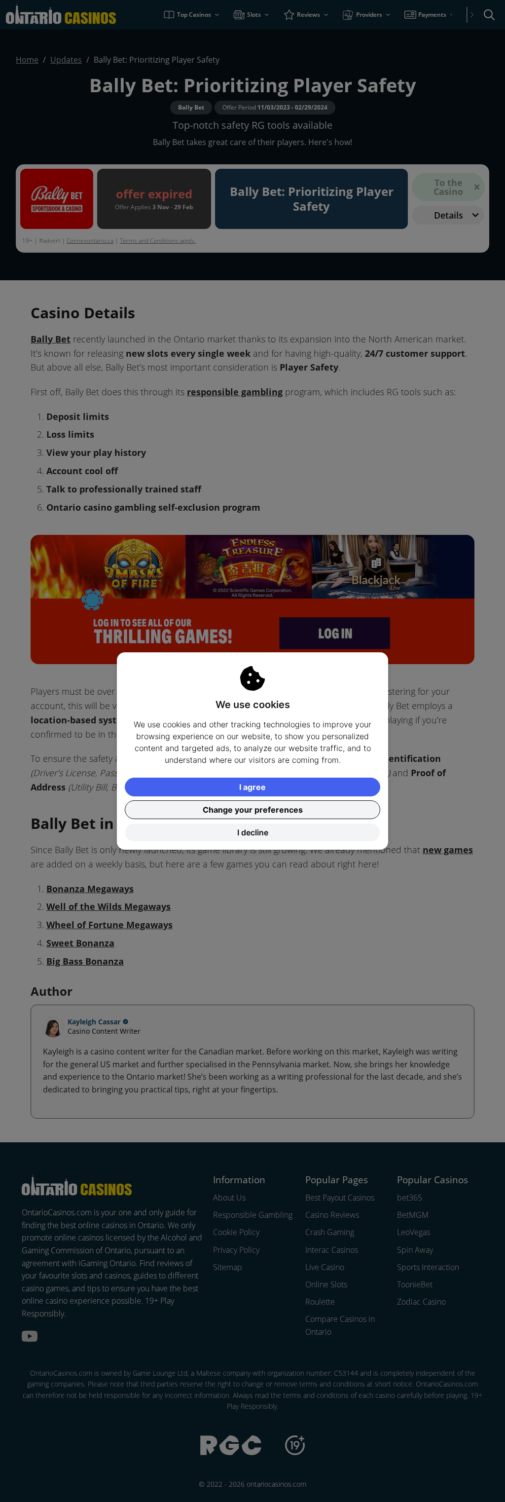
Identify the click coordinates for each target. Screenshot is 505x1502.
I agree (252, 787)
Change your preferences (253, 810)
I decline (252, 832)
